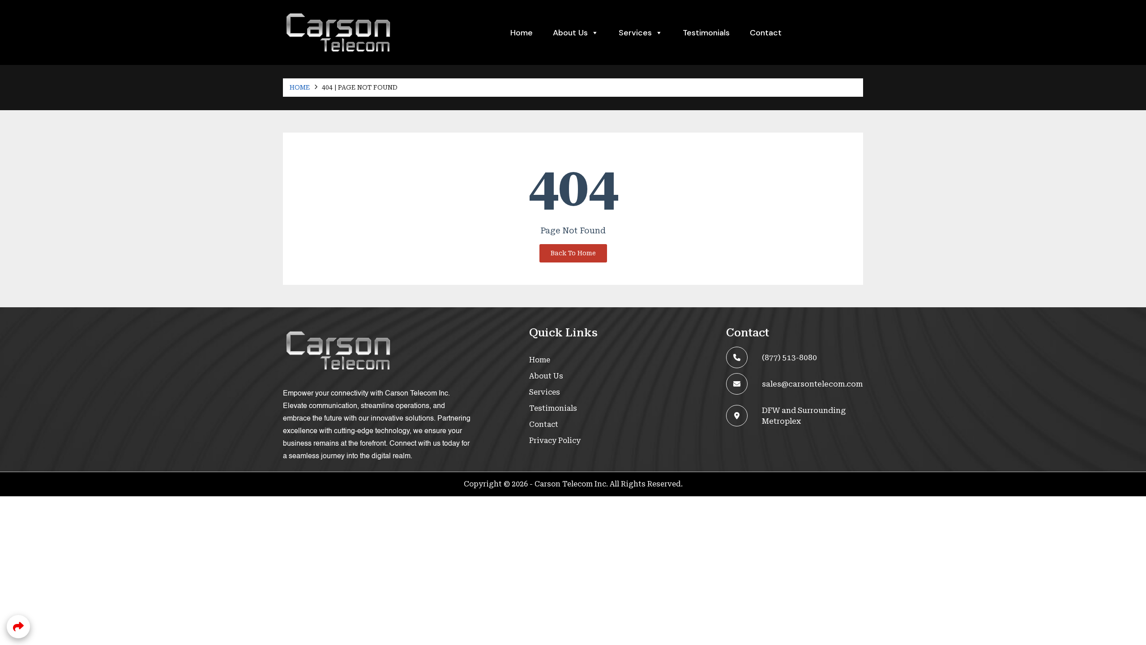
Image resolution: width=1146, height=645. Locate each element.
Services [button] (635, 32)
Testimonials (706, 32)
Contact (766, 32)
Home (521, 32)
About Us (570, 32)
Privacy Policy (555, 440)
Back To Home (573, 253)
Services (544, 392)
